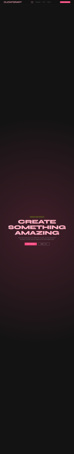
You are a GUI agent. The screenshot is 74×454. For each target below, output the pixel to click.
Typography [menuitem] (38, 2)
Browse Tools (44, 244)
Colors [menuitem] (43, 2)
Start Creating (65, 2)
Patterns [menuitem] (49, 2)
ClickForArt (13, 2)
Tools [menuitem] (32, 1)
